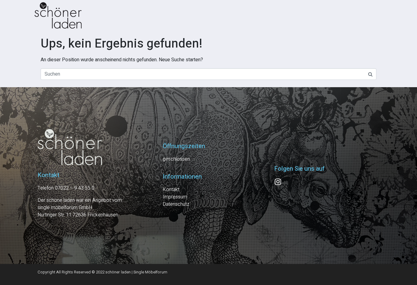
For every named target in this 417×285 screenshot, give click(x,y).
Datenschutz (176, 204)
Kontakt (171, 189)
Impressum (175, 197)
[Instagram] (277, 181)
